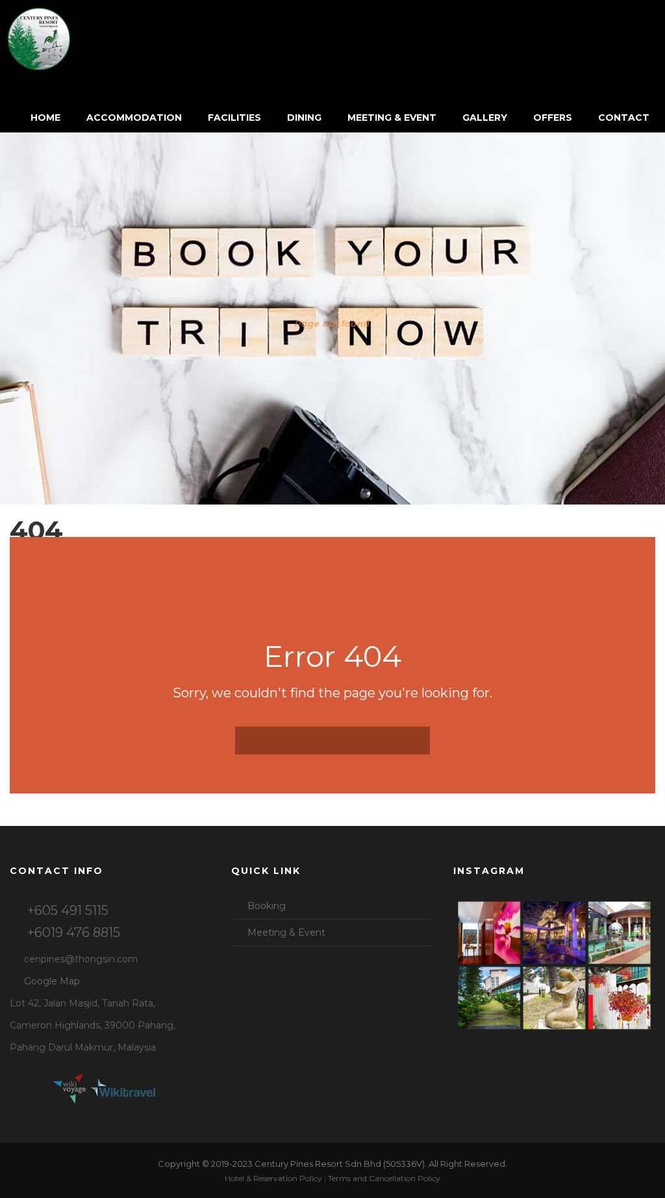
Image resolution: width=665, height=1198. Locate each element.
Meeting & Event (391, 117)
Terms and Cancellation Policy (384, 1178)
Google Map (52, 981)
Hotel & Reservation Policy (273, 1178)
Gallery (484, 117)
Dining (304, 117)
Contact (623, 117)
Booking (266, 906)
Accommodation (134, 117)
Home (45, 117)
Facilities (234, 117)
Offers (552, 117)
